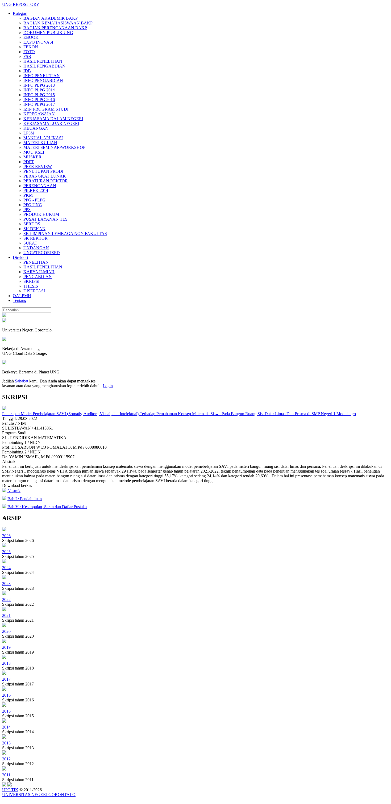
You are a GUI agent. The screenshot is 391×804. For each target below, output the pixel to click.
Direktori (20, 257)
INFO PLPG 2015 (39, 94)
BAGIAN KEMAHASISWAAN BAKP (58, 23)
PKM (28, 195)
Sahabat (21, 381)
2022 (6, 599)
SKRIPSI (31, 281)
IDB (27, 71)
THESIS (30, 286)
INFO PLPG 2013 (39, 85)
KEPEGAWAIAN (39, 114)
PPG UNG (32, 205)
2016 (6, 695)
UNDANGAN (36, 248)
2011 (6, 775)
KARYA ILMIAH (39, 272)
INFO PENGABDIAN (43, 80)
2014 (6, 727)
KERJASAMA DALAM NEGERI (53, 118)
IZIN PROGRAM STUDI (45, 109)
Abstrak (13, 491)
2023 (6, 583)
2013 (6, 743)
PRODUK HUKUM (41, 214)
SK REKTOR (35, 238)
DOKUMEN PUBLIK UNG (48, 32)
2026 (6, 535)
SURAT (30, 243)
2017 (6, 679)
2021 (6, 615)
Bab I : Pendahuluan (24, 498)
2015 (6, 711)
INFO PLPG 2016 (39, 99)
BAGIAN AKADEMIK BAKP (50, 18)
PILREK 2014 (35, 190)
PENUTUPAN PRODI (43, 171)
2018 (6, 663)
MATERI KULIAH (40, 142)
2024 (6, 567)
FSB (27, 56)
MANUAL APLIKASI (43, 138)
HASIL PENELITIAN (42, 61)
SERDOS (31, 224)
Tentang (19, 300)
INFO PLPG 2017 (39, 104)
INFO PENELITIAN (41, 75)
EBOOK (31, 37)
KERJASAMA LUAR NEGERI (51, 123)
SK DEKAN (34, 228)
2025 (6, 551)
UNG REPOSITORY (20, 4)
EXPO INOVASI (38, 42)
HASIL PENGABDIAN (44, 66)
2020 (6, 631)
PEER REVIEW (37, 166)
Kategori (20, 13)
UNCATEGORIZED (41, 252)
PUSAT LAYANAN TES (45, 219)
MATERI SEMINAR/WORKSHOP (54, 147)
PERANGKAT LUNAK (44, 176)
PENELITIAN (36, 262)
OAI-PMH (22, 295)
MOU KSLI (33, 152)
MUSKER (32, 157)
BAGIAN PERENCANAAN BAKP (55, 28)
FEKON (30, 47)
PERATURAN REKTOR (45, 181)
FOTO (29, 51)
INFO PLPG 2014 (39, 90)
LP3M (28, 133)
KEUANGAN (35, 128)
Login (108, 386)
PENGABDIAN (37, 276)
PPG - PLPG (34, 200)
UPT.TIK (10, 790)
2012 (6, 759)
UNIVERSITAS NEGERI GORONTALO (39, 794)
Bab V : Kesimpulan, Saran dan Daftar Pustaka (47, 506)
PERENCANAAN (39, 185)
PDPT (28, 161)
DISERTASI (34, 291)
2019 (6, 647)
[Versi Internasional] (4, 315)
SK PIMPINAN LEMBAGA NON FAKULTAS (65, 233)
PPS (27, 209)
